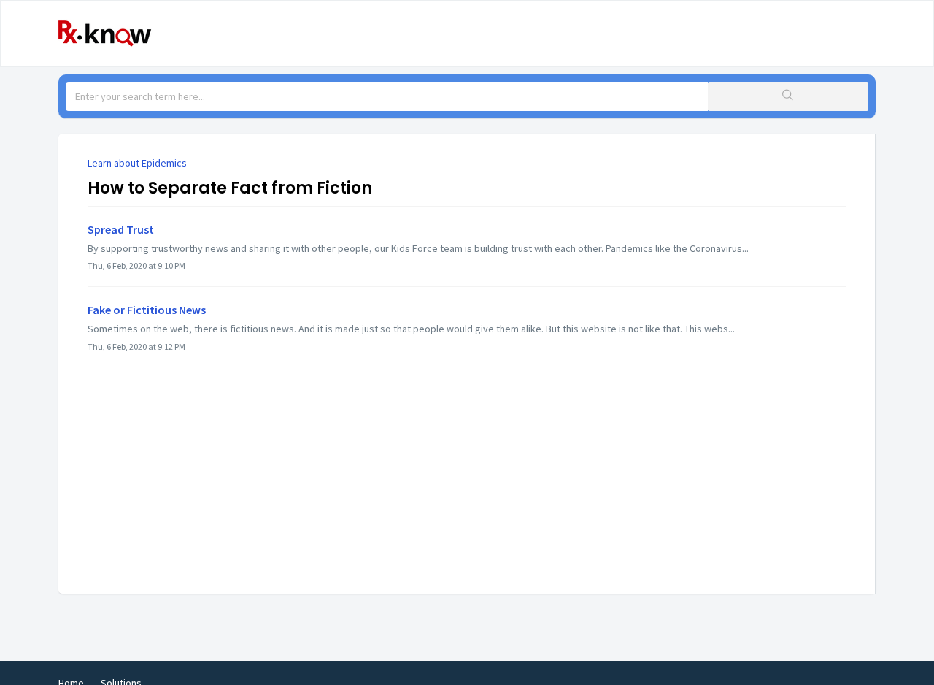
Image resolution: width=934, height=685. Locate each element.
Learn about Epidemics (137, 162)
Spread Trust (121, 229)
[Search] (788, 96)
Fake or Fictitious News (147, 309)
